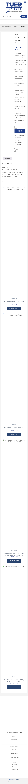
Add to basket (20, 131)
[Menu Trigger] (25, 2)
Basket (14, 736)
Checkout (8, 22)
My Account (14, 743)
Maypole (20, 142)
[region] (14, 711)
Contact (14, 749)
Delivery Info (14, 746)
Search (24, 16)
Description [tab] (7, 158)
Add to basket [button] (14, 308)
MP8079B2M (18, 144)
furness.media (15, 779)
